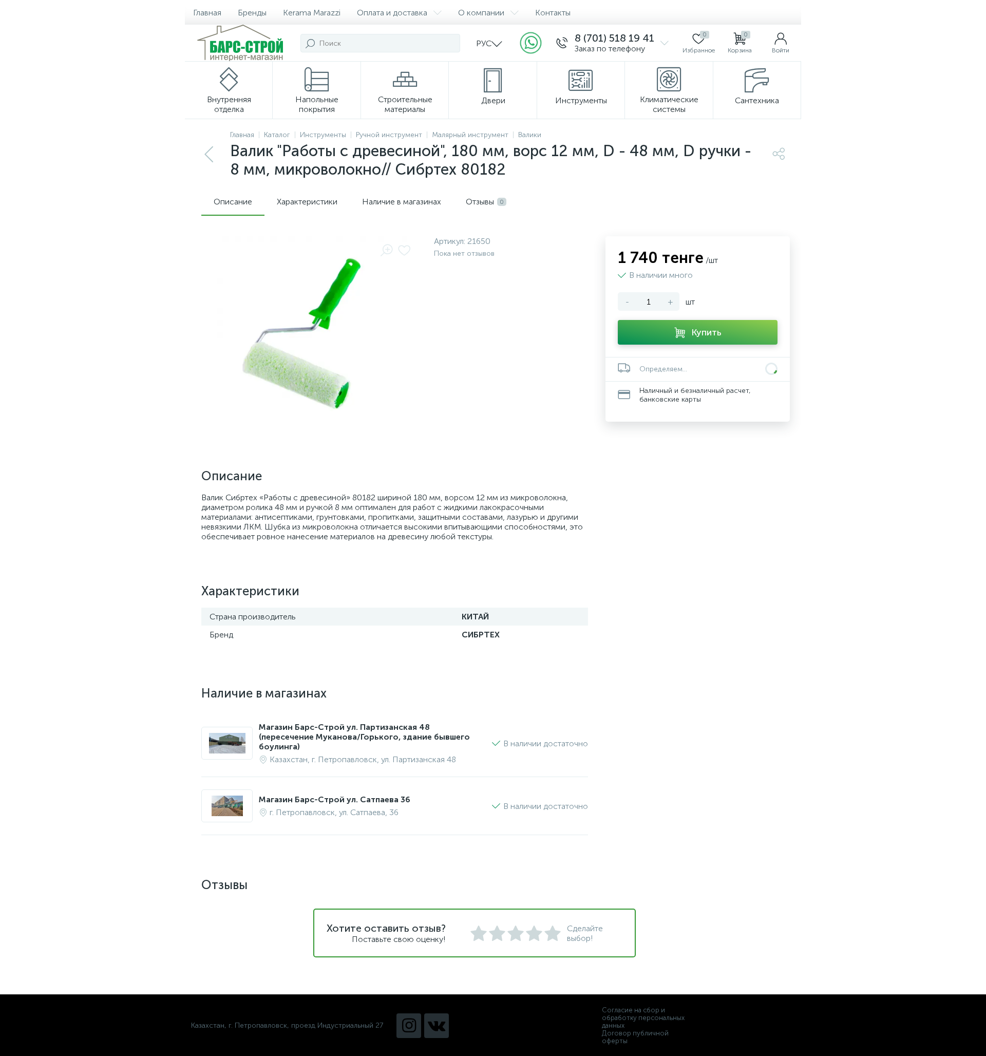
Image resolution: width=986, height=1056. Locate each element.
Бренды (252, 12)
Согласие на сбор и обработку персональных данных (643, 1017)
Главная (207, 12)
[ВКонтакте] (436, 1025)
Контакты (553, 12)
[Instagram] (408, 1025)
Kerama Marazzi (311, 12)
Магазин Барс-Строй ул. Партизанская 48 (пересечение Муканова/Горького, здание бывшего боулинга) (364, 736)
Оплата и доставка (392, 12)
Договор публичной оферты (635, 1037)
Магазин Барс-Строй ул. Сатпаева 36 (334, 799)
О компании (481, 12)
